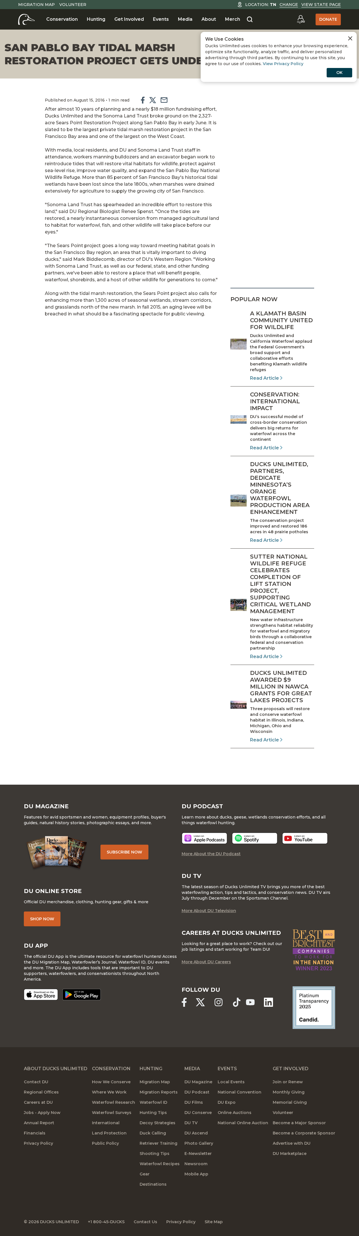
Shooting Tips (154, 1153)
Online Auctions (234, 1112)
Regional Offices (41, 1092)
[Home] (26, 19)
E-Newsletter (198, 1153)
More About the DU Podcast (211, 853)
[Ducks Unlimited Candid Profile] (314, 1007)
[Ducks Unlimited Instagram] (218, 1002)
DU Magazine (198, 1081)
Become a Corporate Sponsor (304, 1133)
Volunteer (72, 5)
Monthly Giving (289, 1092)
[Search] (250, 19)
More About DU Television (209, 910)
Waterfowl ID (153, 1102)
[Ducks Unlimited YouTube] (250, 1002)
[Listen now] (204, 838)
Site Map (214, 1221)
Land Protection (109, 1133)
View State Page (321, 4)
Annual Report (39, 1122)
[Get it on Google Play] (81, 994)
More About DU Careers (206, 961)
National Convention (239, 1092)
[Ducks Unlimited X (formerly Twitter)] (200, 1002)
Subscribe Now (124, 852)
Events (161, 19)
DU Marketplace (289, 1153)
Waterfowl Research (113, 1102)
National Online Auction (243, 1122)
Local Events (231, 1081)
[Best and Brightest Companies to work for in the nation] (314, 949)
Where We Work (109, 1092)
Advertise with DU (291, 1143)
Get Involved (129, 19)
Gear (145, 1174)
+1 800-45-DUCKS (106, 1221)
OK (339, 72)
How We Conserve (111, 1081)
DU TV (191, 1122)
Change (289, 4)
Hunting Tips (153, 1112)
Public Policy (105, 1143)
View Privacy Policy (283, 63)
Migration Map (36, 5)
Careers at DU (38, 1102)
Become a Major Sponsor (299, 1122)
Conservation (62, 19)
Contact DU (36, 1081)
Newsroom (195, 1163)
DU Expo (227, 1102)
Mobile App (196, 1174)
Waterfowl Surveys (111, 1112)
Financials (34, 1133)
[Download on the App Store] (41, 994)
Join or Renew (288, 1081)
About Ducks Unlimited (55, 1068)
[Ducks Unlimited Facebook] (184, 1002)
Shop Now (42, 918)
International (105, 1122)
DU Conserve (198, 1112)
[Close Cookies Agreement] (350, 38)
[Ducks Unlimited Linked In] (268, 1002)
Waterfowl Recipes (160, 1163)
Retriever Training (158, 1143)
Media (185, 19)
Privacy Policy (38, 1143)
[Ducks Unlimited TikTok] (236, 1002)
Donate (328, 19)
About (208, 19)
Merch (232, 19)
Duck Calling (153, 1133)
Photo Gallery (198, 1143)
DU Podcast (196, 1092)
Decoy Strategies (157, 1122)
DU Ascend (196, 1133)
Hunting (96, 19)
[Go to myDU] (300, 19)
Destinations (153, 1184)
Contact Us (145, 1221)
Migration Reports (159, 1092)
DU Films (193, 1102)
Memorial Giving (290, 1102)
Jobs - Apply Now (42, 1112)
